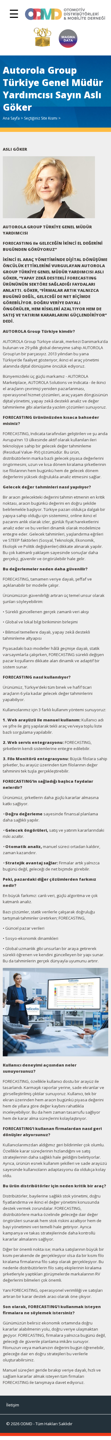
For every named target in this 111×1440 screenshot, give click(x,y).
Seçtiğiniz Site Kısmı (40, 118)
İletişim (12, 1405)
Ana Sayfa (11, 118)
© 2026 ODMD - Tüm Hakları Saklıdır (39, 1423)
